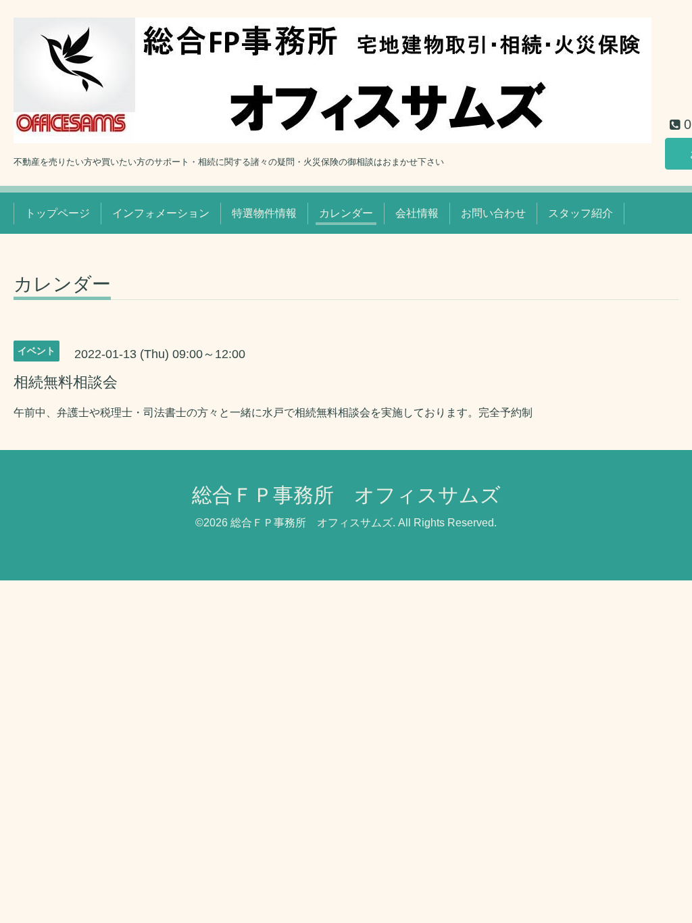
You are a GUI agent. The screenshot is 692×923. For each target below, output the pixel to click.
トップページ (57, 213)
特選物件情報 (264, 213)
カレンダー (346, 213)
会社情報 (417, 213)
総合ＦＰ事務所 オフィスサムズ (346, 495)
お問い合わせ (493, 213)
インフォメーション (160, 213)
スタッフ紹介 (580, 213)
